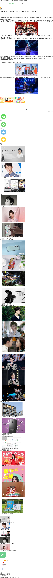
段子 (21, 0)
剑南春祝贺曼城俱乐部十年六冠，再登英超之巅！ (8, 513)
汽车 (24, 0)
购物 (25, 0)
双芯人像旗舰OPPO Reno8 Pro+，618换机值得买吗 (6, 239)
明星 (6, 0)
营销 (14, 0)
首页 (0, 0)
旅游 (10, 0)
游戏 (9, 0)
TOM (0, 194)
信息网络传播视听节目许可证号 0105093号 (5, 573)
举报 (0, 105)
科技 (26, 0)
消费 (22, 0)
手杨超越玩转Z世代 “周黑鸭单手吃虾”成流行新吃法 (6, 450)
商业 (16, 0)
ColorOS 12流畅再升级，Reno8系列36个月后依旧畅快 (8, 237)
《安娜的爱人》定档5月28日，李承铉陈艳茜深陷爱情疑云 (7, 305)
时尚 (8, 0)
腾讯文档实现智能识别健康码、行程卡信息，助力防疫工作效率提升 (10, 448)
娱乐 (4, 0)
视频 (17, 0)
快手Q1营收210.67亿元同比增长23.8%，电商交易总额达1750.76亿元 (10, 416)
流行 (3, 0)
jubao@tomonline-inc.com (20, 577)
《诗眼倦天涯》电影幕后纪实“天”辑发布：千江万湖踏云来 (9, 303)
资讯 (1, 0)
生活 (11, 0)
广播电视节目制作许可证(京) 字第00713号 (5, 572)
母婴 (13, 0)
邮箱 (15, 0)
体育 (5, 0)
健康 (20, 0)
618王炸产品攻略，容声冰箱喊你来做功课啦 (7, 433)
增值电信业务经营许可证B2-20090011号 (5, 574)
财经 (19, 0)
